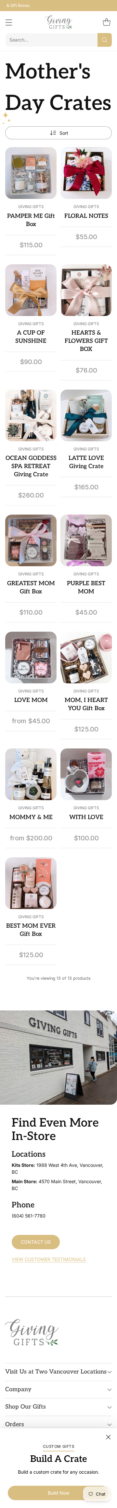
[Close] (108, 1437)
